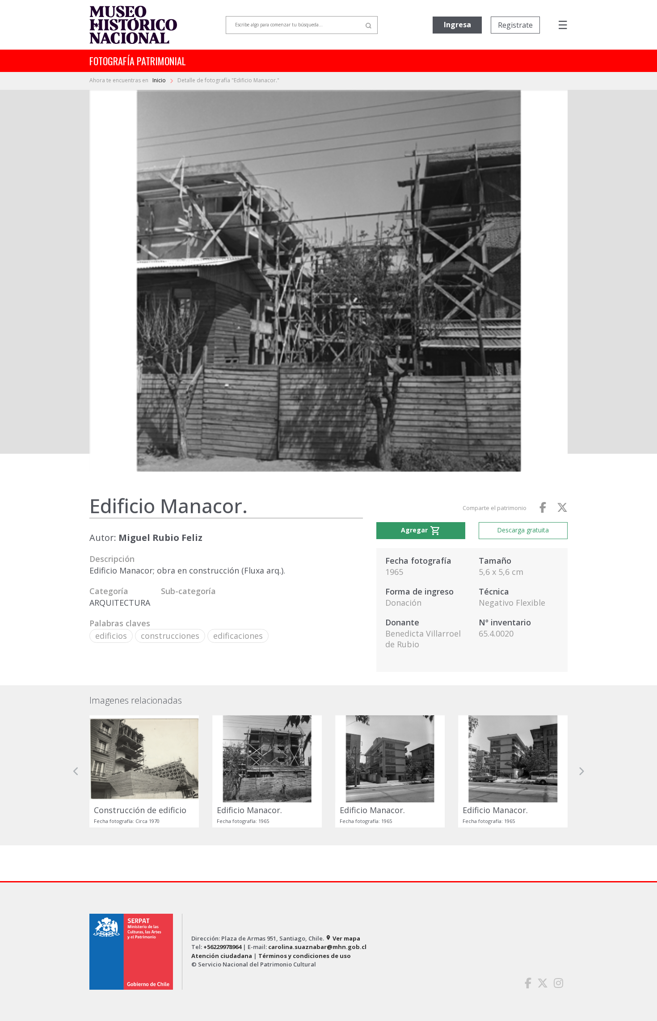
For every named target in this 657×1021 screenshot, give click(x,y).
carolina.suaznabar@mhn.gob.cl (317, 947)
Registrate (515, 25)
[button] (76, 771)
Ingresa (457, 25)
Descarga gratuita (523, 530)
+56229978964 (222, 947)
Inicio (159, 80)
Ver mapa (342, 938)
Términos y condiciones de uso (304, 956)
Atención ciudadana (221, 956)
